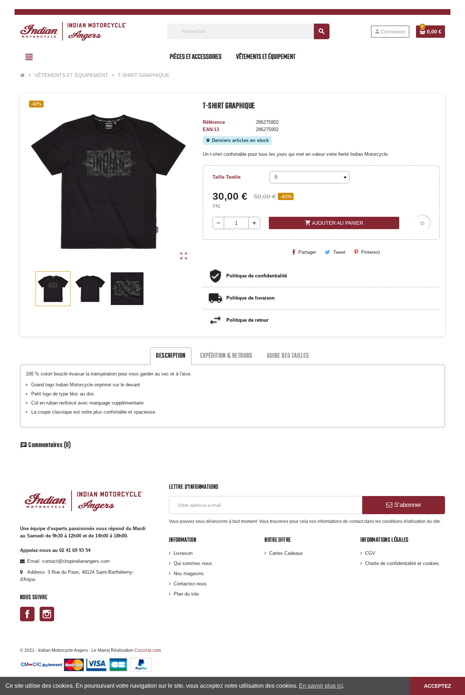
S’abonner (406, 504)
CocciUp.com (147, 650)
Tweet (339, 252)
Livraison (183, 553)
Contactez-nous (190, 583)
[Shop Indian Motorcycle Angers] (73, 31)
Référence (214, 122)
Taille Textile (226, 177)
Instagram (47, 614)
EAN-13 (211, 129)
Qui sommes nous (193, 563)
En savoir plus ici (321, 686)
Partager (307, 252)
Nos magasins (189, 573)
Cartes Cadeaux (286, 553)
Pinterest (370, 252)
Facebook (27, 614)
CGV (370, 553)
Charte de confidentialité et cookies (402, 563)
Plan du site (186, 594)
